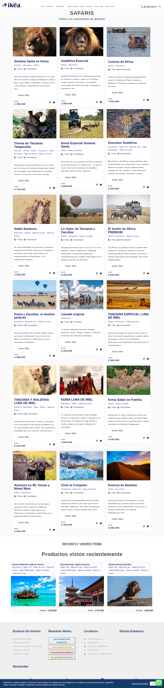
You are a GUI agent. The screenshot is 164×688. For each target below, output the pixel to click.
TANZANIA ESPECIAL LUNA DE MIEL (128, 315)
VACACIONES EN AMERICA (62, 653)
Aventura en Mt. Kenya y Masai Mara (32, 486)
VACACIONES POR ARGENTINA (62, 640)
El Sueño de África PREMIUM (121, 230)
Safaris (36, 65)
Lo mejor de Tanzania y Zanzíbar (78, 230)
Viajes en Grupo (45, 154)
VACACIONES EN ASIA (61, 647)
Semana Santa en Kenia (31, 61)
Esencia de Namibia (122, 485)
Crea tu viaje (98, 6)
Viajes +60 (123, 147)
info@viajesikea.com (96, 639)
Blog (82, 6)
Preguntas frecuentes (22, 639)
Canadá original (72, 314)
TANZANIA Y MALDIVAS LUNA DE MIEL (31, 401)
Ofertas (26, 151)
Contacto (89, 6)
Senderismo (66, 318)
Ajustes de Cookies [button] (140, 684)
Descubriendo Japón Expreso (75, 564)
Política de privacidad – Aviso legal (27, 646)
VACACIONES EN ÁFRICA (62, 658)
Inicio (43, 6)
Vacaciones (73, 65)
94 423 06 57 (150, 7)
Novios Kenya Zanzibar (120, 564)
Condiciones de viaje (21, 650)
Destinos (50, 6)
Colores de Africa (120, 61)
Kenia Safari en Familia (125, 399)
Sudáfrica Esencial (74, 61)
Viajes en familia (30, 154)
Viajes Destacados (26, 570)
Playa (36, 407)
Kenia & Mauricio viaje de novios (28, 564)
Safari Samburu (25, 228)
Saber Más (23, 95)
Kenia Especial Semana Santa (78, 144)
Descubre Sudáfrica (122, 142)
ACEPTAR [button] (155, 684)
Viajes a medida (72, 6)
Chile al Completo (74, 485)
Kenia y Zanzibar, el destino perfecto (34, 315)
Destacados (60, 6)
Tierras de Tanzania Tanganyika (28, 145)
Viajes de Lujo (134, 147)
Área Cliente (110, 6)
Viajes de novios (38, 233)
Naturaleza (27, 65)
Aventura (17, 65)
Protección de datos (21, 643)
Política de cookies (21, 654)
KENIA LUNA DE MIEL (77, 399)
